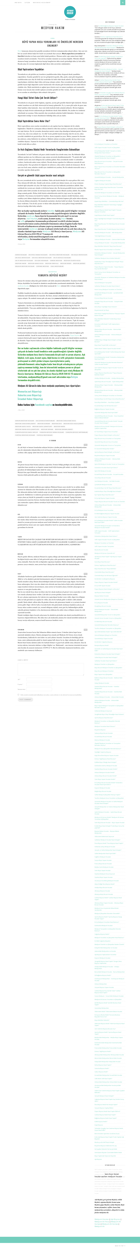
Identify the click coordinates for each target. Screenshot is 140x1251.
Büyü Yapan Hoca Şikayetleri (103, 674)
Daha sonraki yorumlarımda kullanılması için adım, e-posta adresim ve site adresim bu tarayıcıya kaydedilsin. (51, 695)
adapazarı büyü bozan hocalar (115, 1181)
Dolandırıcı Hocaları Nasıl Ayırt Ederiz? (106, 467)
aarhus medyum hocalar (105, 1191)
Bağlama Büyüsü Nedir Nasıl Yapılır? (106, 1118)
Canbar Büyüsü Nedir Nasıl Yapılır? (105, 1115)
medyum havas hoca (35, 263)
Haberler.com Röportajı (29, 395)
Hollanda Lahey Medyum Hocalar (105, 847)
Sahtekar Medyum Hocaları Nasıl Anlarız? (107, 286)
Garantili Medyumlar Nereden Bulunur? (107, 625)
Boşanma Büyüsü (100, 730)
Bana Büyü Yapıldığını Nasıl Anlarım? (106, 307)
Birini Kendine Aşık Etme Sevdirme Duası (107, 1134)
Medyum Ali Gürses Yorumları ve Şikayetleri (108, 999)
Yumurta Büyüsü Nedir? (52, 275)
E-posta (20, 684)
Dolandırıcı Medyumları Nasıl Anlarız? (106, 536)
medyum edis (57, 423)
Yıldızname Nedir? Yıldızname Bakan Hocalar (108, 1011)
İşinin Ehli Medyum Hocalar (103, 471)
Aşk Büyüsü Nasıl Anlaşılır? (103, 592)
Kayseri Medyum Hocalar (102, 788)
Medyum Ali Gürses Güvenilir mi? (105, 553)
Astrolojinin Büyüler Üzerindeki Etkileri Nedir (108, 1152)
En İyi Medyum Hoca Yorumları (104, 510)
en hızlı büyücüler (22, 257)
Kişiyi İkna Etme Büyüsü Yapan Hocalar (107, 755)
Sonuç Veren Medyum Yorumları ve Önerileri (108, 395)
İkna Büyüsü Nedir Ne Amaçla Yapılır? (106, 1104)
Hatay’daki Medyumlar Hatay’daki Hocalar (108, 1061)
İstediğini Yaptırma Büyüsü (103, 752)
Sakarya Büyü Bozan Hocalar (104, 733)
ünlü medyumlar (57, 266)
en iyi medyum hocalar (24, 260)
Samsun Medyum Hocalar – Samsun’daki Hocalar (110, 239)
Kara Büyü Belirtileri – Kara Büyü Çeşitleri (107, 402)
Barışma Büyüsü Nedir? (102, 645)
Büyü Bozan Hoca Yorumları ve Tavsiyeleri (108, 438)
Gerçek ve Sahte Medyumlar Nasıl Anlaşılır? (108, 850)
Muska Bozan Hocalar (101, 550)
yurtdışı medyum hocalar (25, 435)
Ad (19, 679)
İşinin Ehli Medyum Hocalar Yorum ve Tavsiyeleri (109, 464)
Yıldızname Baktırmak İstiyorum (104, 836)
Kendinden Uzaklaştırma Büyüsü (105, 579)
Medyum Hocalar (102, 1219)
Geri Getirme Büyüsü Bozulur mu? (105, 1029)
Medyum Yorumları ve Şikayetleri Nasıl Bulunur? (109, 937)
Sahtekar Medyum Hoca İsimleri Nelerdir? (107, 258)
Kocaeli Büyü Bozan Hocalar (103, 736)
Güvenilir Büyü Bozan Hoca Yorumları (106, 442)
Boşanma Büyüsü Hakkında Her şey (106, 1146)
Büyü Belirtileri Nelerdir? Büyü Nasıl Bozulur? (108, 246)
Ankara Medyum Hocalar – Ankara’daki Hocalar (109, 697)
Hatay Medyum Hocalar (102, 683)
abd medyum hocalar (100, 1184)
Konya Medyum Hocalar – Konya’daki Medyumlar (110, 243)
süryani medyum (42, 266)
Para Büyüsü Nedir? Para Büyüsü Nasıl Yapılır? (109, 843)
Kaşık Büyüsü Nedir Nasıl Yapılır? (105, 215)
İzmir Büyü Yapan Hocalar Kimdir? (105, 779)
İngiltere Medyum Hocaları (103, 181)
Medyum (46, 231)
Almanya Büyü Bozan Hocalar (104, 894)
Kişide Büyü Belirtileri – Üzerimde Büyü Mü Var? (109, 201)
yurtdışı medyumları (44, 435)
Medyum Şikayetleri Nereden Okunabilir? (107, 913)
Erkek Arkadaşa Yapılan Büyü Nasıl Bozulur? (108, 184)
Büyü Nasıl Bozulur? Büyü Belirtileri (105, 569)
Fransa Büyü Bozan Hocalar (103, 864)
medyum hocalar (23, 286)
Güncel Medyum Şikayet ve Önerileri (106, 635)
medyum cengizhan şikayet (25, 423)
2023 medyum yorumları (101, 1169)
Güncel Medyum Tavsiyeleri (103, 283)
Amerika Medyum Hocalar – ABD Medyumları (108, 232)
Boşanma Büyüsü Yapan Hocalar (105, 455)
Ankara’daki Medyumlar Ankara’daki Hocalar (108, 1082)
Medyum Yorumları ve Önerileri (104, 543)
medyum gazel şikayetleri (42, 426)
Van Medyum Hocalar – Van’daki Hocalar (107, 481)
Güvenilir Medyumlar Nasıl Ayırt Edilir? (106, 412)
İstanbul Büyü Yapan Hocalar (104, 877)
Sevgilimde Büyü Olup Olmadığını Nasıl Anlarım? (109, 714)
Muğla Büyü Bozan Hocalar (103, 791)
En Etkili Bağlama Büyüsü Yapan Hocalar (111, 26)
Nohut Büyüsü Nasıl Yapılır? (103, 1065)
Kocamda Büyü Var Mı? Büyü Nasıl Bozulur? (108, 488)
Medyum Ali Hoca (102, 1221)
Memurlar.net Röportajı (30, 391)
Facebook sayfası (44, 404)
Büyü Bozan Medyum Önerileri (104, 671)
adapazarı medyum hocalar (110, 1172)
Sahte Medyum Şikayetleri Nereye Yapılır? (107, 795)
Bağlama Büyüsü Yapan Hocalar (104, 409)
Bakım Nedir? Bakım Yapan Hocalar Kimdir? (108, 348)
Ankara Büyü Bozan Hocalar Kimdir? (106, 776)
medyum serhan (47, 429)
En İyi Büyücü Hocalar (101, 603)
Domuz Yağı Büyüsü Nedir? (103, 1051)
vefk (22, 221)
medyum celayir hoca (72, 260)
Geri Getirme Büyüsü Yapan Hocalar (106, 517)
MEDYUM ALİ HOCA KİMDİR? (41, 2)
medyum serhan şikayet (64, 429)
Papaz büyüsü (75, 335)
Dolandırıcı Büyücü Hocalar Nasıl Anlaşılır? (107, 654)
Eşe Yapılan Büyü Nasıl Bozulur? (104, 495)
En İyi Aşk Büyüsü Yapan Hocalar (105, 498)
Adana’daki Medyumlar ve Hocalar (105, 951)
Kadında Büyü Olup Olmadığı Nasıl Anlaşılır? (108, 491)
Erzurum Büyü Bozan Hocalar (104, 298)
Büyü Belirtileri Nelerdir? (102, 1020)
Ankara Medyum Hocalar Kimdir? (105, 772)
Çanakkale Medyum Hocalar (103, 484)
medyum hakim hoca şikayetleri (27, 429)
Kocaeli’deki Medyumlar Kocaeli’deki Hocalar (108, 1075)
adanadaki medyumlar (101, 1181)
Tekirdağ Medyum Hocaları (103, 236)
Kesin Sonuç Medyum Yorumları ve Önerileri (108, 289)
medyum (31, 216)
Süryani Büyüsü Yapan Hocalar (104, 987)
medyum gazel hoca (23, 426)
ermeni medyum (56, 260)
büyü (63, 218)
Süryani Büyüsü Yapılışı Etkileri (104, 1108)
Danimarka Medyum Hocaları (104, 925)
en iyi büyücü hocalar (62, 257)
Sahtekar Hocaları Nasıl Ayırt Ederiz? (106, 661)
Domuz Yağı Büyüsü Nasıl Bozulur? (111, 37)
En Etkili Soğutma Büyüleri (102, 941)
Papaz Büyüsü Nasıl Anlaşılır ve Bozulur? (110, 127)
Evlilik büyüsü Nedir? (101, 1121)
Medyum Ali (100, 1226)
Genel (53, 38)
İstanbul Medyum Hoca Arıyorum (105, 874)
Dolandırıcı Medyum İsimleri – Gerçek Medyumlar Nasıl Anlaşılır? (109, 46)
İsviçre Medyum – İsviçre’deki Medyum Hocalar (109, 996)
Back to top (119, 1246)
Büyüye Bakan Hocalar (102, 596)
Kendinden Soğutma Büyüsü (103, 642)
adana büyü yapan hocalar (114, 1179)
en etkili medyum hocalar (59, 255)
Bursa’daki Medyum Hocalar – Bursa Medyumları (110, 972)
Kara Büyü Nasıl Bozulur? (102, 562)
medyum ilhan (107, 1186)
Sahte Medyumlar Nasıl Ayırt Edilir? (105, 853)
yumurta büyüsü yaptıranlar (77, 432)
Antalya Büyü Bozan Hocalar (103, 887)
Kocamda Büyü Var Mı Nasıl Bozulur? (106, 406)
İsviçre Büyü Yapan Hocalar (103, 860)
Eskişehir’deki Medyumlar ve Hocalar (106, 948)
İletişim (26, 239)
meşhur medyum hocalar (24, 266)
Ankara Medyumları (101, 984)
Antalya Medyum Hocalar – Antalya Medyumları (109, 378)
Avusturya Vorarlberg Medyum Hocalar (107, 881)
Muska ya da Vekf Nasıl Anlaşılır (104, 1142)
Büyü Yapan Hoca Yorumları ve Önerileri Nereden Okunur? (52, 43)
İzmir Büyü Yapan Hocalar (103, 870)
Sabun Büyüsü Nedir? (101, 1072)
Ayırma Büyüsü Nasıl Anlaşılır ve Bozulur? (107, 452)
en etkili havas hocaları (38, 255)
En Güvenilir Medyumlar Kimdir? (104, 449)
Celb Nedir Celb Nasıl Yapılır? (103, 1078)
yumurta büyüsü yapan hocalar (52, 432)
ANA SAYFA (18, 2)
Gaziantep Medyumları (102, 1008)
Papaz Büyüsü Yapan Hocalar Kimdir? (106, 582)
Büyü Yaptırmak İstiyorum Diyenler (105, 1156)
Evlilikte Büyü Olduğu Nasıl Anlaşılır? (106, 762)
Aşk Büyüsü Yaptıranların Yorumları (105, 954)
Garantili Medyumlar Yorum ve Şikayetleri (107, 615)
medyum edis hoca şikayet (73, 423)
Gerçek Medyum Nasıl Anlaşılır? (104, 1096)
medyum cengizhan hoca (66, 420)
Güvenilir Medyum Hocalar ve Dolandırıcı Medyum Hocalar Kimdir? (107, 526)
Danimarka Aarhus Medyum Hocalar (106, 766)
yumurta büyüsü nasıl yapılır (26, 432)
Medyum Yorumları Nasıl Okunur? (105, 726)
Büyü (19, 51)
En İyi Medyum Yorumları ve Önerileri (106, 144)
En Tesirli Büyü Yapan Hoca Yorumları (106, 432)
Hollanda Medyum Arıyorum (103, 711)
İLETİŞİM (27, 2)
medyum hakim (20, 263)
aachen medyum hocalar (111, 1176)
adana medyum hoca (105, 1188)
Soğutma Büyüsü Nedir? (102, 934)
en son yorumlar (41, 260)
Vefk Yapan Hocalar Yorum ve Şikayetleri (107, 147)
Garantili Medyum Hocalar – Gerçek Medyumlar (109, 177)
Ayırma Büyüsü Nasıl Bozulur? (104, 718)
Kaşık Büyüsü (99, 1125)
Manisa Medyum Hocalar (102, 740)
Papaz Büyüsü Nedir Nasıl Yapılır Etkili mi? (107, 1111)
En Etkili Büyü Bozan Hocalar (103, 621)
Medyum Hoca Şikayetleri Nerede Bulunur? (108, 749)
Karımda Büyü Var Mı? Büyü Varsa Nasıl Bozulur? (110, 399)
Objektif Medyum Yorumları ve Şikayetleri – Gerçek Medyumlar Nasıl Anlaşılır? (108, 157)
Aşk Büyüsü (52, 272)
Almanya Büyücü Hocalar (102, 891)
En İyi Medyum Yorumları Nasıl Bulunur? (107, 922)
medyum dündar (44, 423)
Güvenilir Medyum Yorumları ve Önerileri (107, 193)
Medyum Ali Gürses (110, 1224)
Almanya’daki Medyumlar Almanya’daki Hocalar (109, 1055)
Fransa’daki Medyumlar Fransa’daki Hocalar (108, 1048)
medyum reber (66, 263)
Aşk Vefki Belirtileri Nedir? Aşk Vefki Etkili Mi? (108, 632)
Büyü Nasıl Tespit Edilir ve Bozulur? (105, 345)
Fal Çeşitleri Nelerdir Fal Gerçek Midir (106, 1149)
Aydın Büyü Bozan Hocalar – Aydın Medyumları (109, 382)
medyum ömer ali (52, 263)
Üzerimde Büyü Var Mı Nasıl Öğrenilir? (106, 575)
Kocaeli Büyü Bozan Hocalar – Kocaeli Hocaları (109, 474)
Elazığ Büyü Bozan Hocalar (103, 606)
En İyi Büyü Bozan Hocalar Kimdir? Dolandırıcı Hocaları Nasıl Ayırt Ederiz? (108, 783)
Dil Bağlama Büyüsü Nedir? (103, 975)
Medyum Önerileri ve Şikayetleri (104, 664)
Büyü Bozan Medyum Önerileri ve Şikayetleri (108, 668)
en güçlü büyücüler (79, 255)
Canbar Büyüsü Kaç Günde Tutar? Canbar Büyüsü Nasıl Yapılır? (108, 81)
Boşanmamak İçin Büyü (102, 310)
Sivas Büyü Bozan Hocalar (103, 478)
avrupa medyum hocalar (24, 420)
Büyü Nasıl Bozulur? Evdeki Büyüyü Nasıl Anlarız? (110, 229)
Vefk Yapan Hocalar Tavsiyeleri (104, 546)
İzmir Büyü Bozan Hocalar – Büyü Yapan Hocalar (110, 822)
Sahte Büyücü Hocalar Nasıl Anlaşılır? (106, 657)
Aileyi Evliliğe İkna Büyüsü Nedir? (105, 884)
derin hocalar (21, 255)
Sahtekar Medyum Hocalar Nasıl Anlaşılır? (107, 840)
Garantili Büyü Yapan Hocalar (104, 638)
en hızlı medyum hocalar (41, 257)
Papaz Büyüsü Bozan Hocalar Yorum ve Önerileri (110, 501)
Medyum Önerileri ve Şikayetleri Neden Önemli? (109, 944)
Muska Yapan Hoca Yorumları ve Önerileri (107, 249)
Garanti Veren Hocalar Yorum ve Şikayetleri (108, 618)
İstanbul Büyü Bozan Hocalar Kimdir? (106, 769)
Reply (85, 444)
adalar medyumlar (113, 1169)
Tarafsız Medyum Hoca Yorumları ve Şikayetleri (109, 798)
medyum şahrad (79, 263)
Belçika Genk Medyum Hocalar (104, 867)
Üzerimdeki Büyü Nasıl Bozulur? (104, 572)
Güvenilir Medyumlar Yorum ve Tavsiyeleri (108, 445)
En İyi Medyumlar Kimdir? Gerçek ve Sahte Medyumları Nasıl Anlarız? (108, 152)
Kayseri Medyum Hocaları (102, 958)
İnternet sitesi (21, 689)
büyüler (51, 210)
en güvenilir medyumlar (45, 420)
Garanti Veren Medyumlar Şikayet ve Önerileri (109, 599)
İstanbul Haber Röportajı (30, 399)
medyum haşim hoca (112, 1184)
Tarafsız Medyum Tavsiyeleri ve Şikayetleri (108, 628)
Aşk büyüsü (31, 218)
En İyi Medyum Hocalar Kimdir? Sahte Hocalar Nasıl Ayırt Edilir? (108, 117)
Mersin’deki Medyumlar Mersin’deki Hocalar (108, 1058)
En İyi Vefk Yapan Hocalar (102, 586)
